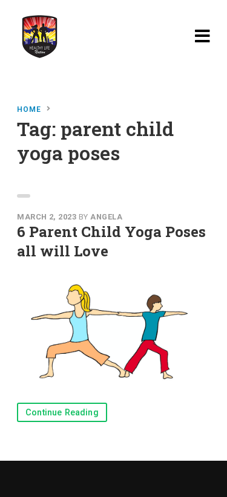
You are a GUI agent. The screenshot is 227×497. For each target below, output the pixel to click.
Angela (106, 216)
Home (29, 109)
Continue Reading (62, 413)
